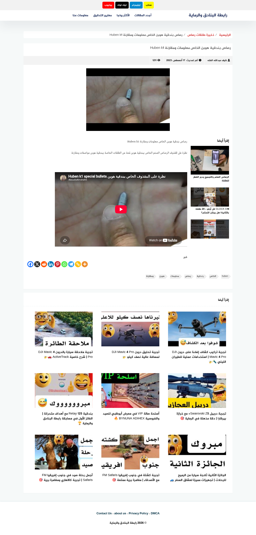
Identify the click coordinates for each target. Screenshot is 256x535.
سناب (149, 5)
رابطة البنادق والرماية (208, 15)
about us (120, 513)
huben (225, 276)
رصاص (188, 276)
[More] (85, 264)
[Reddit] (44, 264)
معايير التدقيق (102, 15)
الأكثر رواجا (123, 15)
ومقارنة (149, 276)
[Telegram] (71, 264)
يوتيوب (108, 5)
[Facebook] (30, 264)
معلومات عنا (80, 15)
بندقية (200, 276)
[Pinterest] (58, 264)
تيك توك (122, 5)
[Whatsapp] (64, 264)
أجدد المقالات (142, 15)
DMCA (155, 513)
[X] (37, 264)
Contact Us (104, 513)
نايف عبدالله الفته (217, 60)
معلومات (174, 276)
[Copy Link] (78, 264)
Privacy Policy (138, 513)
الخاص (213, 276)
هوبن (162, 276)
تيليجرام (136, 5)
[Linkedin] (51, 264)
